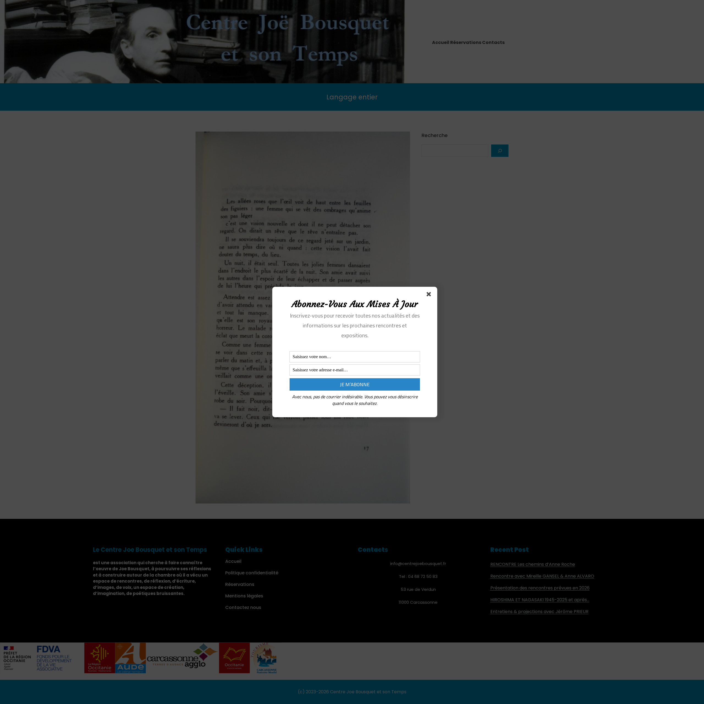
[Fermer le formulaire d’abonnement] (430, 295)
